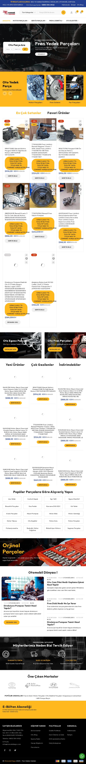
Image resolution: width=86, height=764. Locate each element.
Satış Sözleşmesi (55, 743)
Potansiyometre (12, 528)
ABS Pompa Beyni (43, 698)
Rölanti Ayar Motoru (53, 528)
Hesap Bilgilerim (37, 743)
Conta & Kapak (32, 499)
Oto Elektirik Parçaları (54, 696)
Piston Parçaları (74, 521)
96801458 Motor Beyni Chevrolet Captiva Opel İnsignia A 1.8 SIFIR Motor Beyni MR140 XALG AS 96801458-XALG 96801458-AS (15, 472)
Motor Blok (53, 514)
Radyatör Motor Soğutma (33, 529)
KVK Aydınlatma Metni (57, 739)
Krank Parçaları (12, 514)
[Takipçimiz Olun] (5, 750)
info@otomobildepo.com (12, 744)
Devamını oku (11, 622)
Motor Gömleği (74, 514)
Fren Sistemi (55, 102)
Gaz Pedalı (33, 506)
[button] (5, 93)
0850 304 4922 (48, 5)
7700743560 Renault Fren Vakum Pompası (42, 214)
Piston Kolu (53, 521)
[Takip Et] (15, 750)
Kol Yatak (74, 506)
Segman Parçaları (74, 528)
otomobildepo (14, 603)
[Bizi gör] (10, 750)
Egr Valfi (53, 499)
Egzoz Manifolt (74, 499)
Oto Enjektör (32, 521)
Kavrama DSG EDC (53, 506)
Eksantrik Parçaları (12, 506)
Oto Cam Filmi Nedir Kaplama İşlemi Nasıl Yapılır (65, 583)
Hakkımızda (66, 5)
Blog (32, 603)
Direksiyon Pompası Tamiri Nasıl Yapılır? (20, 606)
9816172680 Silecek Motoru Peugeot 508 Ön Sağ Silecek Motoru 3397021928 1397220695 (16, 152)
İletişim (73, 5)
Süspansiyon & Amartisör (72, 696)
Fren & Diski (27, 696)
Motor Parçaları (35, 102)
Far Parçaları (74, 102)
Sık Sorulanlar (36, 731)
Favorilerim (35, 747)
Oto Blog (80, 5)
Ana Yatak (12, 499)
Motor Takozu (12, 521)
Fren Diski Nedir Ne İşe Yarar (61, 603)
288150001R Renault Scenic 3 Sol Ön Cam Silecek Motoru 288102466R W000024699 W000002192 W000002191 (16, 216)
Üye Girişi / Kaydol (71, 12)
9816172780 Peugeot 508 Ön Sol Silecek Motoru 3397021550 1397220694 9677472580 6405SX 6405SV (70, 153)
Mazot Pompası (32, 514)
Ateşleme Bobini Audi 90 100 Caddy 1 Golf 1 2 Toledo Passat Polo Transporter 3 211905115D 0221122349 (42, 285)
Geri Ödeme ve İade (56, 735)
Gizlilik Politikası (55, 731)
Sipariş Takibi (35, 739)
